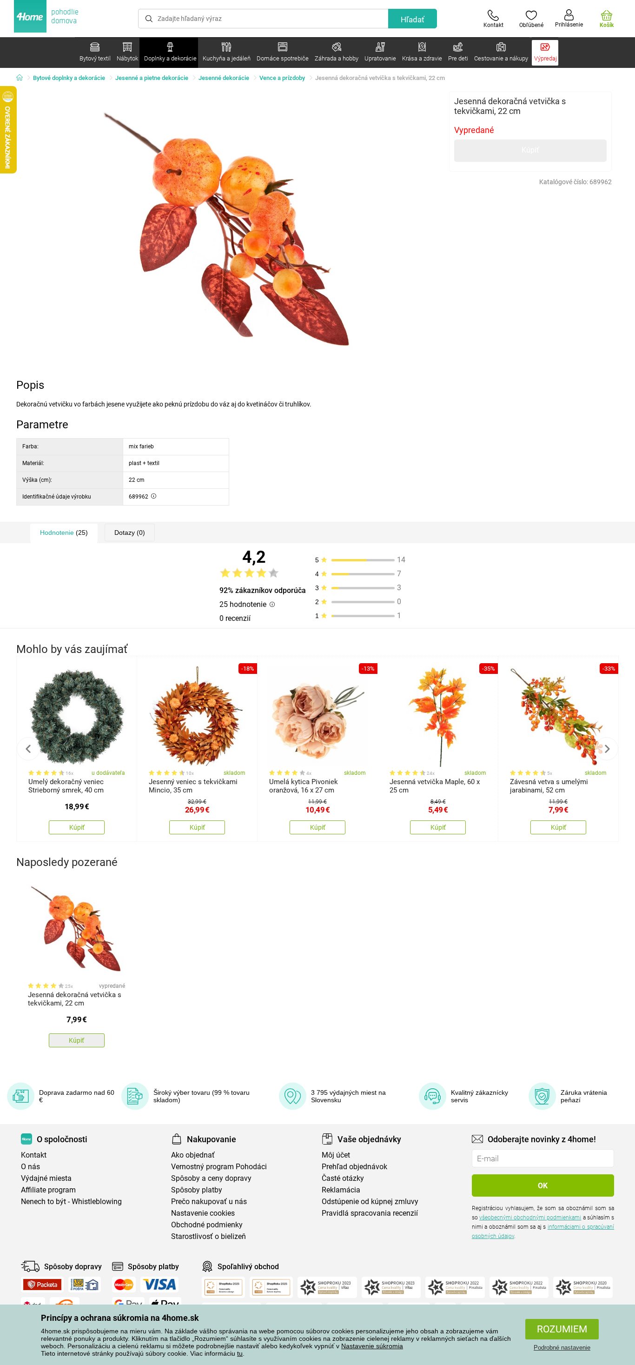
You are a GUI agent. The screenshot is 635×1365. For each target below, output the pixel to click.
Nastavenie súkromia (372, 1346)
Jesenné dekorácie (223, 77)
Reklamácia (341, 1189)
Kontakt (33, 1155)
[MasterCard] (124, 1284)
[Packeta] (42, 1284)
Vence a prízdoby (282, 77)
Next (606, 748)
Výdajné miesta (46, 1178)
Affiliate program (48, 1189)
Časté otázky (343, 1178)
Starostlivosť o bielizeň (208, 1236)
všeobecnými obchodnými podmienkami (530, 1217)
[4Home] (22, 78)
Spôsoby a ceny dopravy (211, 1178)
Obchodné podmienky (207, 1224)
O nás (30, 1166)
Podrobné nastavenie (562, 1347)
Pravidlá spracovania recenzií (370, 1213)
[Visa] (159, 1284)
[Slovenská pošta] (84, 1284)
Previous (28, 748)
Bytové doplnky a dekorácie (69, 77)
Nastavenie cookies (203, 1213)
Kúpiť (530, 150)
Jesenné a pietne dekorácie (151, 77)
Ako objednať (193, 1155)
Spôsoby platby (196, 1189)
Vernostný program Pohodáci (219, 1166)
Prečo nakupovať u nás (209, 1201)
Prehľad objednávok (354, 1166)
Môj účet (336, 1155)
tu (240, 1353)
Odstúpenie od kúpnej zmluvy (370, 1201)
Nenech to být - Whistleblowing (71, 1201)
